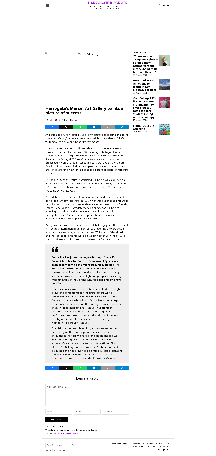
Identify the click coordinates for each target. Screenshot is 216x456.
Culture (65, 120)
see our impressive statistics (67, 433)
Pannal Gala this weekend (144, 127)
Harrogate (75, 120)
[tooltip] (159, 5)
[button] (73, 445)
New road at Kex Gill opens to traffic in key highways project (144, 85)
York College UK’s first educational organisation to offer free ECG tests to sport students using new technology (144, 108)
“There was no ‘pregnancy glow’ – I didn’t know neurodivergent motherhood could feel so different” (145, 64)
